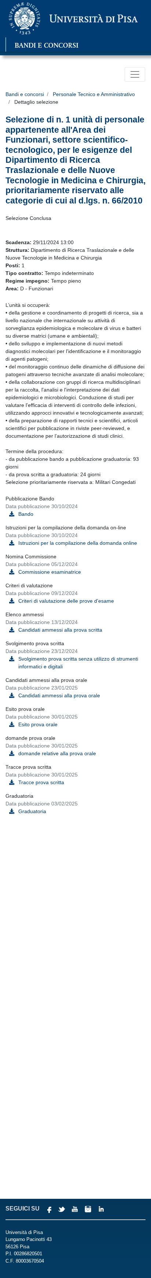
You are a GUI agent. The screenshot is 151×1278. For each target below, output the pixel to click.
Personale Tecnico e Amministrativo (94, 94)
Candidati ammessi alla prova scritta (60, 630)
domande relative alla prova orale (57, 753)
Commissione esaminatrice (49, 572)
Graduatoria (32, 811)
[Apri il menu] (135, 74)
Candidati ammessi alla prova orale (59, 695)
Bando (25, 514)
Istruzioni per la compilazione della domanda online (77, 543)
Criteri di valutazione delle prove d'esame (66, 601)
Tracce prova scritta (41, 782)
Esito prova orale (38, 724)
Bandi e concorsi (24, 94)
